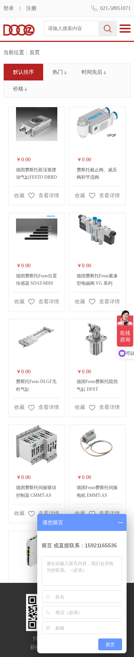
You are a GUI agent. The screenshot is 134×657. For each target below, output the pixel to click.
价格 (18, 89)
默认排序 (23, 72)
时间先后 (92, 72)
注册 (31, 8)
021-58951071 (115, 8)
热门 (57, 72)
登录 (8, 8)
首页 (34, 52)
